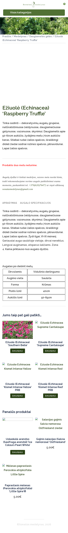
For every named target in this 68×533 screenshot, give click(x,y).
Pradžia (6, 36)
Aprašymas (9, 203)
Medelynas (20, 36)
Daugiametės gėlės (40, 36)
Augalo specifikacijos (35, 203)
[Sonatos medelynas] (34, 5)
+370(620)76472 (37, 185)
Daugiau (17, 351)
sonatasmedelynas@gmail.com (17, 189)
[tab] (9, 203)
